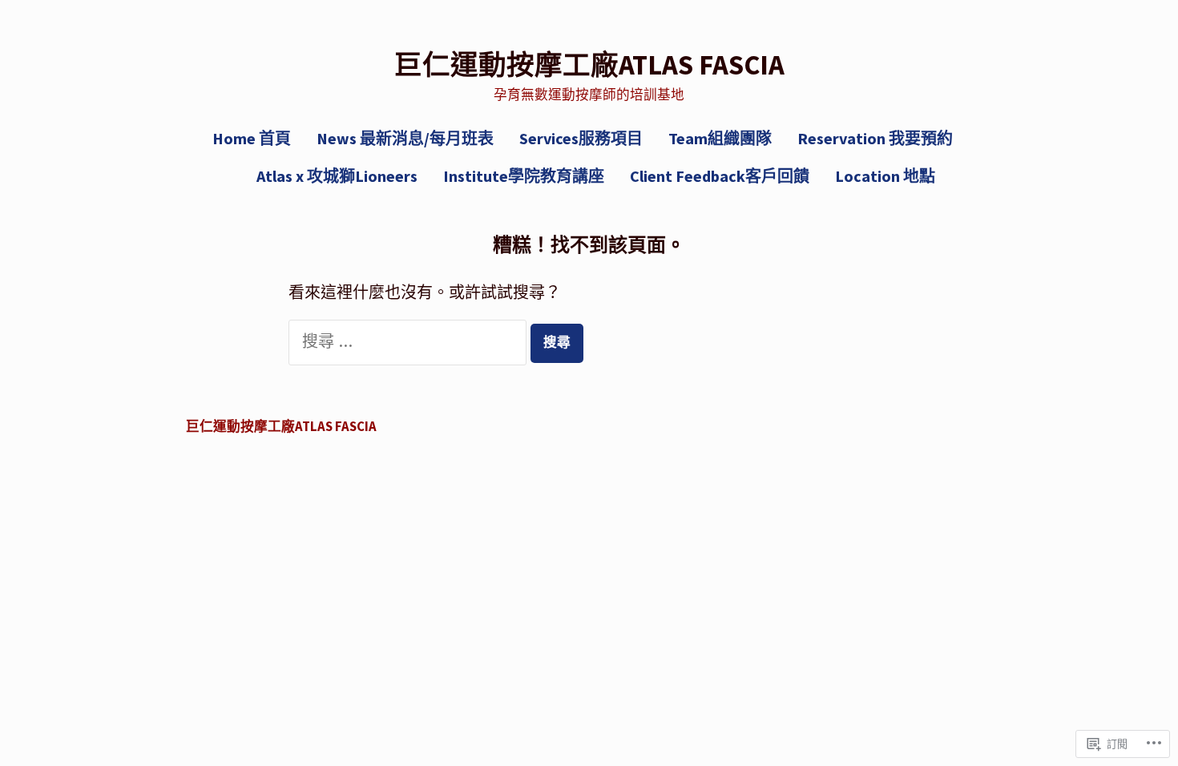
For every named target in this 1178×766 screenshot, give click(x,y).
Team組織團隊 (720, 138)
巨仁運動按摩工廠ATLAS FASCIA (589, 64)
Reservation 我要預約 (875, 138)
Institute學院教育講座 (523, 176)
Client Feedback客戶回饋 (719, 176)
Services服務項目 (581, 138)
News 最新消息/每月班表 (405, 138)
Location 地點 (885, 176)
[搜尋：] (409, 343)
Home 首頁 (251, 138)
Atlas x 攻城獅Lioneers (337, 176)
